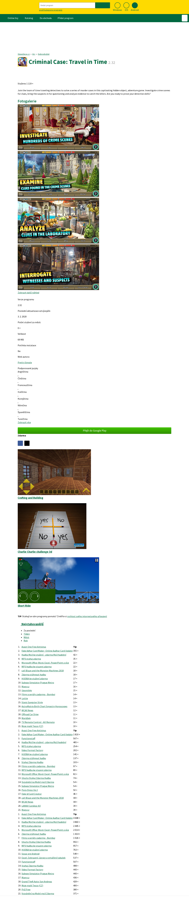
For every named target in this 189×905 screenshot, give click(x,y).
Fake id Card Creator (32, 793)
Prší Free (26, 889)
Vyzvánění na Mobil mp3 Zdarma (38, 782)
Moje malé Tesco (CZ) (32, 726)
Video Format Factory (32, 750)
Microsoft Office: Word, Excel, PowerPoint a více (45, 662)
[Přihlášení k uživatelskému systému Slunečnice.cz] (185, 18)
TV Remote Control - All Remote (38, 722)
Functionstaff (28, 738)
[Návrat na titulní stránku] (19, 7)
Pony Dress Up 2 (30, 790)
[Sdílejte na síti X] (27, 443)
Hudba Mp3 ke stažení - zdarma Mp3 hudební (44, 654)
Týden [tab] (27, 633)
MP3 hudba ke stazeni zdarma (37, 666)
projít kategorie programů (50, 10)
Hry (33, 54)
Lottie (25, 698)
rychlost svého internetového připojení (87, 616)
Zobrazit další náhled (28, 292)
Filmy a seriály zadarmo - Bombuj (38, 694)
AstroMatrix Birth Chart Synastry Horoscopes (44, 706)
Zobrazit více (24, 422)
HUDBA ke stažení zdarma (35, 678)
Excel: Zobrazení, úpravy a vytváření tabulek (43, 857)
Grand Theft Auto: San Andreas (37, 881)
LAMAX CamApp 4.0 (31, 805)
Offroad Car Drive (30, 714)
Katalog (29, 18)
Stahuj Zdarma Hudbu (32, 762)
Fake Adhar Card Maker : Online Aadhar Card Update (47, 650)
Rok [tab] (26, 640)
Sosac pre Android (30, 853)
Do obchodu (46, 18)
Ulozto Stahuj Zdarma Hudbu (36, 778)
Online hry (13, 18)
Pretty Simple (25, 362)
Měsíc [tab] (26, 637)
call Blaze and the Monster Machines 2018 (43, 670)
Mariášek (26, 718)
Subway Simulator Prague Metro (38, 682)
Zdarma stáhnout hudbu (34, 674)
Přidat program (65, 18)
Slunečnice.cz (24, 54)
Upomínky (27, 690)
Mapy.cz (25, 686)
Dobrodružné (43, 54)
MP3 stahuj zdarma (31, 658)
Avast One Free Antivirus (34, 646)
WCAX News (27, 710)
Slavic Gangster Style (32, 702)
